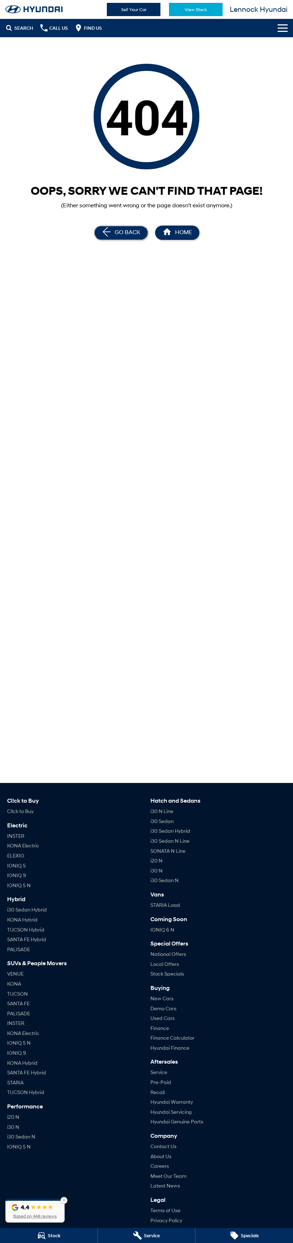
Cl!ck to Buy (20, 811)
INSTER (15, 836)
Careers (159, 1166)
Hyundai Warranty (171, 1102)
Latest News (165, 1185)
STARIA (15, 1082)
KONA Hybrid (22, 919)
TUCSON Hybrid (25, 930)
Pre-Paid (160, 1082)
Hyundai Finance (169, 1048)
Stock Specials (167, 974)
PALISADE (18, 949)
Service (158, 1072)
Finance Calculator (172, 1038)
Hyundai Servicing (171, 1112)
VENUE (15, 974)
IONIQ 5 (16, 865)
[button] (35, 1211)
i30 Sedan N (21, 1136)
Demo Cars (163, 1008)
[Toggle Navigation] (283, 28)
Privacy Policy (166, 1220)
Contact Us (163, 1146)
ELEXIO (15, 855)
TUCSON (17, 994)
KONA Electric (23, 845)
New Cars (162, 998)
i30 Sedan (162, 821)
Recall (157, 1092)
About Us (161, 1156)
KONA (14, 984)
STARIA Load (165, 905)
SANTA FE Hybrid (26, 939)
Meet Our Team (168, 1176)
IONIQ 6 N (162, 930)
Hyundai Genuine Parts (176, 1121)
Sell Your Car (133, 9)
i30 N (13, 1127)
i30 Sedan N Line (169, 841)
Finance (159, 1028)
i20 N (13, 1117)
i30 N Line (161, 811)
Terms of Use (165, 1210)
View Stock (196, 9)
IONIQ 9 (16, 875)
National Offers (168, 954)
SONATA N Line (167, 851)
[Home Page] (34, 9)
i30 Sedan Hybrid (27, 909)
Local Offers (164, 964)
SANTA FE (18, 1003)
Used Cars (162, 1018)
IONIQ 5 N (19, 885)
